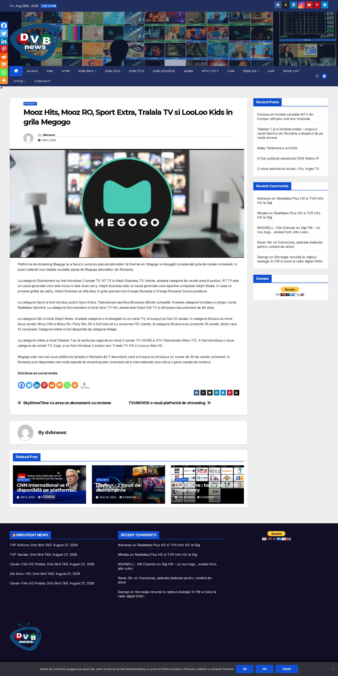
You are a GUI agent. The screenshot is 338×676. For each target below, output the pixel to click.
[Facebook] (21, 382)
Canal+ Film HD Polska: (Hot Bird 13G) (39, 564)
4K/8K (188, 71)
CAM (231, 71)
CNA (49, 71)
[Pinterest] (44, 382)
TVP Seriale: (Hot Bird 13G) (30, 554)
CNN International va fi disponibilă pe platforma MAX (45, 490)
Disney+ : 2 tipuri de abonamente (118, 487)
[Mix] (59, 382)
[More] (74, 382)
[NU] (333, 669)
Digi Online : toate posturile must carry (206, 487)
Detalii (287, 669)
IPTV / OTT (210, 71)
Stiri (66, 71)
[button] (317, 76)
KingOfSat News (32, 535)
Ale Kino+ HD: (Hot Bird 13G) (32, 574)
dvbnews (49, 135)
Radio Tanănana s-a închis (277, 148)
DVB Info (86, 71)
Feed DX (250, 71)
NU (265, 669)
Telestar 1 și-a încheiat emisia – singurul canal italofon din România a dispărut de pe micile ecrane (290, 133)
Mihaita (262, 213)
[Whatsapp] (67, 382)
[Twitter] (29, 382)
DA (245, 669)
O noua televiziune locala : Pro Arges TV (288, 169)
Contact (42, 81)
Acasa (32, 71)
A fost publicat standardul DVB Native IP (288, 158)
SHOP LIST (291, 71)
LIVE (271, 71)
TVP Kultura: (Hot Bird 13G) (31, 545)
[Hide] (1, 87)
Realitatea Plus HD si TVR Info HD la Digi (169, 545)
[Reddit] (52, 382)
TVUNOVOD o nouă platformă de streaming (167, 403)
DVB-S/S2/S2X (164, 71)
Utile (19, 81)
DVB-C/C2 (112, 71)
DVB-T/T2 (136, 71)
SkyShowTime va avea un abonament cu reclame (67, 403)
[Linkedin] (36, 382)
